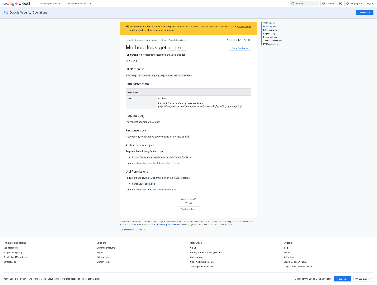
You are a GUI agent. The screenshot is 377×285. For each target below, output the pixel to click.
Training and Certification (202, 266)
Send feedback (240, 48)
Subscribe (342, 279)
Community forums (106, 248)
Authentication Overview (169, 163)
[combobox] (304, 3)
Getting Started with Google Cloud (206, 252)
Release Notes (103, 257)
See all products (11, 248)
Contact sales (10, 262)
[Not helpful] (249, 40)
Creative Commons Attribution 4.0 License (199, 221)
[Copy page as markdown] (179, 47)
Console (330, 3)
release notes (244, 26)
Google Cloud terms (50, 279)
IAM (151, 177)
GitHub (193, 248)
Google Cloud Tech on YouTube (298, 266)
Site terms (33, 279)
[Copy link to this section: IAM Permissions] (151, 172)
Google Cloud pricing (13, 252)
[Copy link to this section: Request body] (147, 116)
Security (155, 40)
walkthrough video (146, 30)
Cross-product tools (77, 3)
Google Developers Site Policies (167, 224)
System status (103, 262)
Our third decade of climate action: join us (81, 279)
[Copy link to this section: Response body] (149, 130)
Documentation (141, 40)
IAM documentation (167, 189)
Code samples (197, 257)
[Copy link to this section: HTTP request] (147, 69)
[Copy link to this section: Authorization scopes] (157, 145)
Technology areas (48, 3)
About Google (10, 279)
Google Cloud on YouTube (295, 262)
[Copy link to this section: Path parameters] (152, 84)
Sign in (370, 3)
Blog (286, 248)
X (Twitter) (289, 257)
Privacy (22, 279)
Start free (365, 12)
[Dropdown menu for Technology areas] (60, 3)
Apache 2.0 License (128, 224)
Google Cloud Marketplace (16, 257)
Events (287, 252)
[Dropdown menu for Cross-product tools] (91, 3)
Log (187, 136)
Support (100, 252)
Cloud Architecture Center (202, 262)
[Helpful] (245, 40)
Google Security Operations (28, 12)
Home (128, 40)
